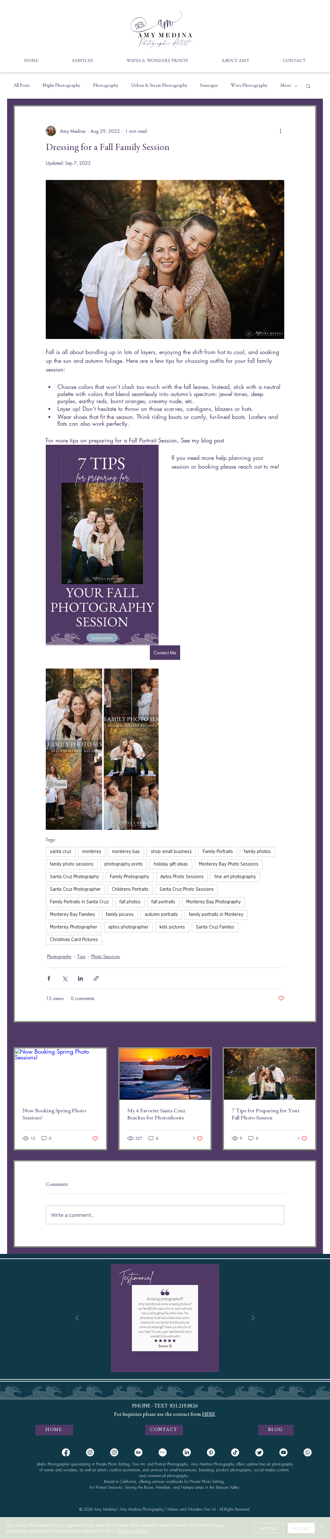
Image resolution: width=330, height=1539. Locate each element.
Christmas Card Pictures (74, 940)
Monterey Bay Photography (213, 902)
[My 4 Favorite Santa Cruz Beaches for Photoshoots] (165, 1074)
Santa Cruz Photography (74, 877)
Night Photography (61, 85)
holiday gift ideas (171, 864)
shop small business (171, 851)
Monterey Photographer (73, 927)
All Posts (22, 85)
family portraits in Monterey (216, 914)
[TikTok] (235, 1452)
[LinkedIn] (187, 1452)
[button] (82, 60)
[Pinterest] (211, 1452)
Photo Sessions (105, 956)
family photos (257, 851)
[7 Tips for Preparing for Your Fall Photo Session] (269, 1074)
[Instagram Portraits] (90, 1452)
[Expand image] (74, 749)
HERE (208, 1414)
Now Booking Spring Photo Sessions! (54, 1114)
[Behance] (138, 1452)
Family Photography (129, 877)
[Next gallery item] (151, 749)
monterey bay (126, 851)
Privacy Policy (133, 1531)
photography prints (123, 864)
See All (309, 1035)
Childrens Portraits (130, 889)
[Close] (322, 1528)
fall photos (130, 902)
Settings (268, 1528)
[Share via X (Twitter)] (65, 978)
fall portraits (163, 902)
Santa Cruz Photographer (75, 889)
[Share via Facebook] (49, 978)
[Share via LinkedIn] (80, 978)
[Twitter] (259, 1452)
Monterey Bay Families (72, 914)
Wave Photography (249, 85)
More (285, 85)
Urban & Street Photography (159, 85)
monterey (91, 851)
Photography (105, 85)
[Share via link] (96, 978)
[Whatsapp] (308, 1452)
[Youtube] (283, 1452)
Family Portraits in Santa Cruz (79, 902)
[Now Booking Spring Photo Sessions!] (60, 1074)
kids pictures (172, 927)
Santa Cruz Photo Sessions (187, 889)
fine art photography (235, 877)
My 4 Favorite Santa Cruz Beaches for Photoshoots (156, 1114)
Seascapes (209, 85)
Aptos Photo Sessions (182, 877)
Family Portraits (218, 851)
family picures (120, 914)
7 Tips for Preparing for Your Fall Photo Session (266, 1114)
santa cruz (60, 851)
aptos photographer (128, 927)
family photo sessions (71, 864)
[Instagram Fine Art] (114, 1452)
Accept (301, 1528)
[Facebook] (66, 1452)
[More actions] (280, 131)
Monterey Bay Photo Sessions (228, 864)
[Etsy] (163, 1452)
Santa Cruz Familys (215, 927)
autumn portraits (161, 914)
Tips (81, 956)
